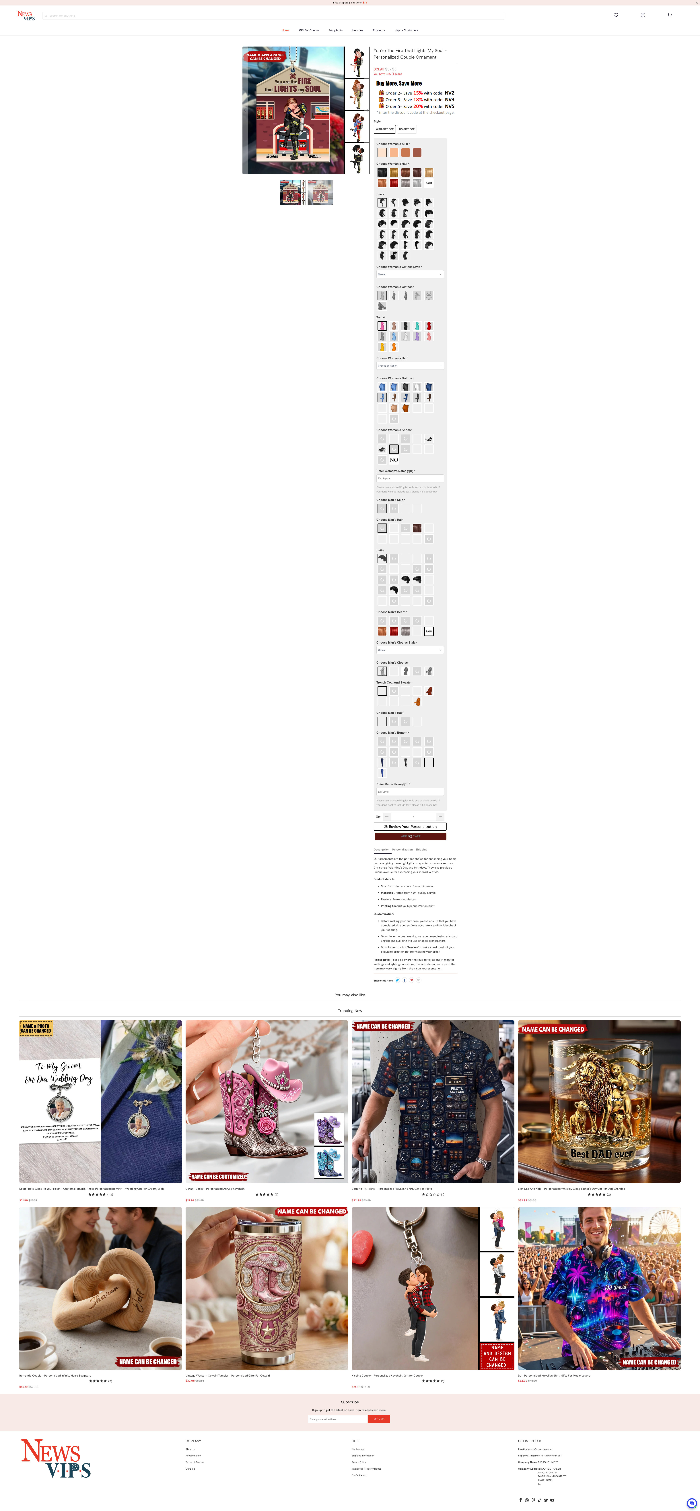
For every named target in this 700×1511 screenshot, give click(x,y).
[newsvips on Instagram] (527, 1500)
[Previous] (245, 110)
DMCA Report (359, 1475)
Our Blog (190, 1468)
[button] (336, 30)
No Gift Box (407, 129)
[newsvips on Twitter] (546, 1500)
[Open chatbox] (692, 1503)
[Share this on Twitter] (397, 980)
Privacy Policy (193, 1455)
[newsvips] (26, 15)
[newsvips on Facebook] (521, 1500)
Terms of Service (195, 1462)
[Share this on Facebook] (404, 980)
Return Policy (359, 1462)
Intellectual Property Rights (366, 1468)
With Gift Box (385, 129)
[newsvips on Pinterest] (533, 1500)
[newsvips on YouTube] (552, 1500)
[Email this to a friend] (418, 980)
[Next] (367, 110)
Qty (378, 816)
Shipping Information (363, 1455)
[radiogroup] (410, 152)
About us (190, 1449)
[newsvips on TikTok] (539, 1500)
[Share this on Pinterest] (411, 980)
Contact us (358, 1449)
